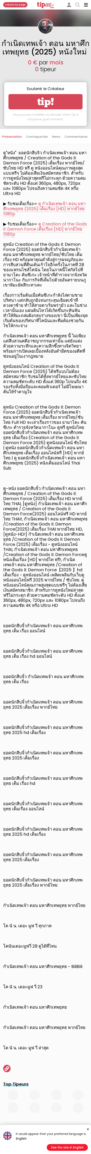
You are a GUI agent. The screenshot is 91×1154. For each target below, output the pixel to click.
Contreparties (37, 137)
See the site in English (67, 1147)
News (56, 137)
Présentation (12, 137)
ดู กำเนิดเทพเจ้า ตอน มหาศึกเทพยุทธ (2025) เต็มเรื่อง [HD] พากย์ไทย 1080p (44, 209)
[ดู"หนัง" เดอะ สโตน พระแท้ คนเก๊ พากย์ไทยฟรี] (7, 1068)
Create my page (15, 4)
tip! (45, 102)
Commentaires (76, 137)
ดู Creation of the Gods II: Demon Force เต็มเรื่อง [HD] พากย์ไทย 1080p (45, 229)
